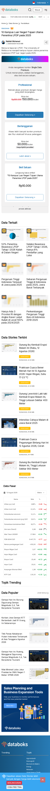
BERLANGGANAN (14, 783)
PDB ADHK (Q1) (9, 539)
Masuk (37, 10)
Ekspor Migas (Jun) (11, 549)
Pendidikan (25, 23)
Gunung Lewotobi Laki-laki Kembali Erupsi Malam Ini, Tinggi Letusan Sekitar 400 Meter (33, 398)
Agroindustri (31, 758)
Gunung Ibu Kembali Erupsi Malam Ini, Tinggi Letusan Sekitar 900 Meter (33, 465)
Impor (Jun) (8, 564)
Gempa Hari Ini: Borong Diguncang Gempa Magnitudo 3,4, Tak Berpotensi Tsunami (12, 604)
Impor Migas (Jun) (10, 554)
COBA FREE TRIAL (15, 787)
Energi (28, 767)
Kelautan (29, 769)
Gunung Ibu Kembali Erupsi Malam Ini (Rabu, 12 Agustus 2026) (33, 348)
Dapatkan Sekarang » (25, 115)
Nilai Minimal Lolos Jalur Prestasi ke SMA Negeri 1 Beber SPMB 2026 (13, 672)
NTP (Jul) (7, 574)
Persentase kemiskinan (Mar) (14, 524)
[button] (40, 3)
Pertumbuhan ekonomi (12, 514)
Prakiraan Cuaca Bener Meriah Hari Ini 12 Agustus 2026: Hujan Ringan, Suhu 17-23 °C (32, 372)
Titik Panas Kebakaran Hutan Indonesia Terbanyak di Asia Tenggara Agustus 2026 (14, 638)
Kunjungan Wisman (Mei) (13, 569)
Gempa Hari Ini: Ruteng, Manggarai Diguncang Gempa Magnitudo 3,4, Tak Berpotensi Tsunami (13, 655)
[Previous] (44, 17)
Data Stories (13, 23)
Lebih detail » (25, 156)
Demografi (25, 356)
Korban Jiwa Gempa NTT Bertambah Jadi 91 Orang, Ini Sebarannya (13, 620)
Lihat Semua (42, 593)
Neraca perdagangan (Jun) (13, 544)
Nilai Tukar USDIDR (11, 534)
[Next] (48, 17)
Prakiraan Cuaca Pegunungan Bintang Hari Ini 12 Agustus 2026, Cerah (33, 442)
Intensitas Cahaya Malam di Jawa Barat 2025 (33, 421)
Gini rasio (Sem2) (10, 529)
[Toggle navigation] (46, 10)
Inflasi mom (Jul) (10, 509)
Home (3, 23)
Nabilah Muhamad (13, 41)
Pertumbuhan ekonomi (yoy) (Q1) (16, 519)
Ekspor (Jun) (8, 559)
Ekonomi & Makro (33, 764)
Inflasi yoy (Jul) (9, 504)
